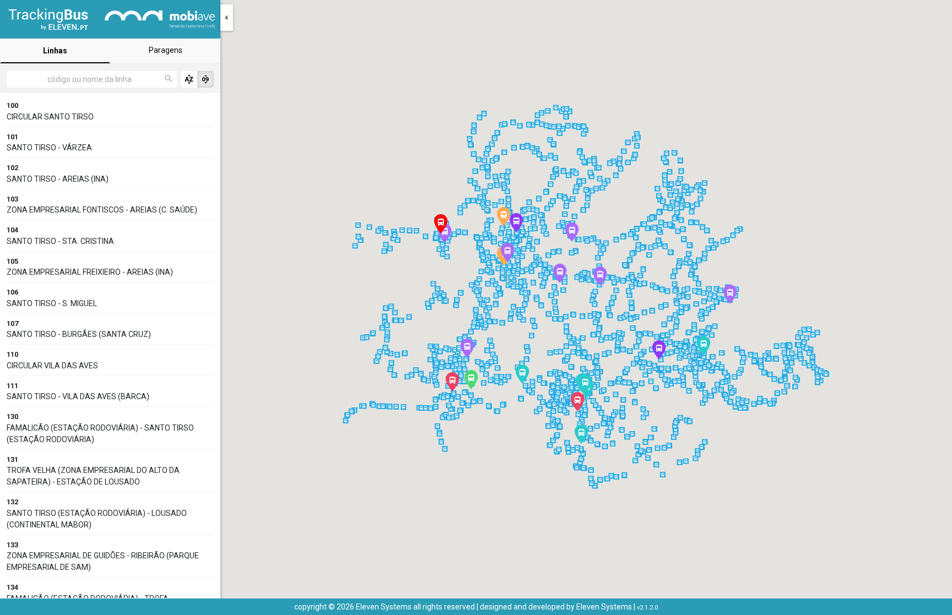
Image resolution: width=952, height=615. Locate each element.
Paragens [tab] (165, 50)
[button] (470, 379)
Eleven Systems (604, 606)
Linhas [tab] (55, 50)
